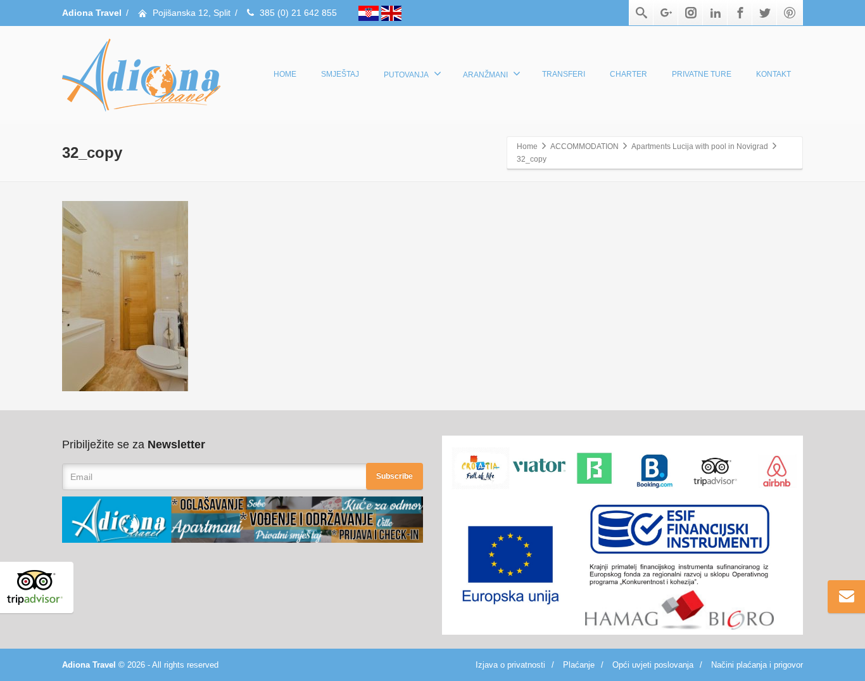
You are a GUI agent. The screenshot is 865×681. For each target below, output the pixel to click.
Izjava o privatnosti (510, 665)
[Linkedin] (715, 12)
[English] (391, 13)
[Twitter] (765, 12)
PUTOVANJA (406, 74)
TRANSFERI (563, 74)
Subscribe (394, 476)
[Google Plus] (666, 12)
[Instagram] (691, 12)
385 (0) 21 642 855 (298, 13)
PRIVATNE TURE (701, 74)
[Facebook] (740, 12)
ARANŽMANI (485, 74)
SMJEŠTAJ (340, 74)
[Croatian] (369, 13)
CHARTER (628, 74)
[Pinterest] (789, 12)
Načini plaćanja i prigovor (757, 665)
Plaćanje (579, 665)
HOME (285, 74)
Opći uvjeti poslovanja (652, 665)
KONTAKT (773, 74)
